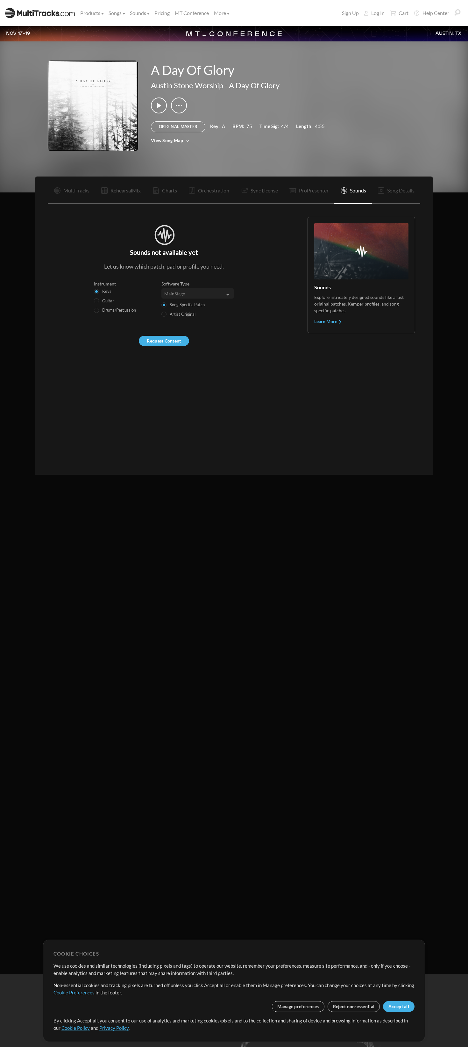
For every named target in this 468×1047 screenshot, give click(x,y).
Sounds (138, 13)
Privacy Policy (114, 1028)
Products (90, 13)
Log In (378, 13)
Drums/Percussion (119, 310)
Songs (115, 13)
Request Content (164, 340)
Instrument (105, 283)
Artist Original (182, 314)
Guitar (108, 300)
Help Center (435, 13)
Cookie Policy (75, 1028)
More (220, 13)
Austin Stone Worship (187, 85)
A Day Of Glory (254, 85)
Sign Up (350, 13)
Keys (106, 291)
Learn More (326, 321)
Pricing (162, 13)
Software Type (175, 283)
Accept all (398, 1006)
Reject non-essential (354, 1006)
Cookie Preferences (74, 992)
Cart (403, 13)
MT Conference (192, 13)
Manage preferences (298, 1006)
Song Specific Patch (187, 304)
